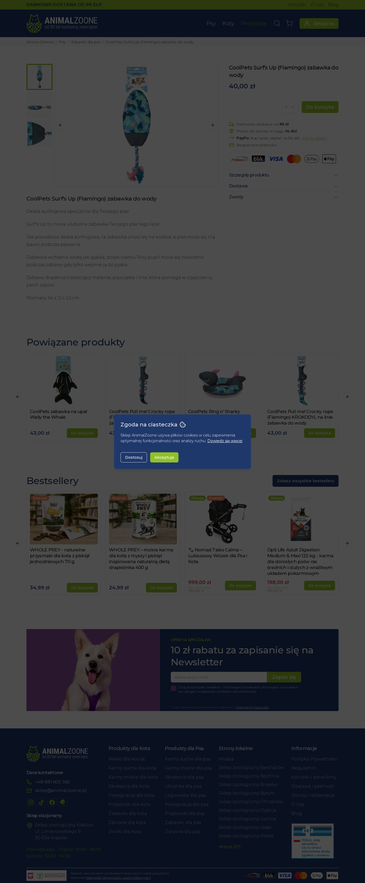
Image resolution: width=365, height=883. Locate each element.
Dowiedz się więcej (224, 440)
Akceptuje (164, 457)
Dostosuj (133, 457)
